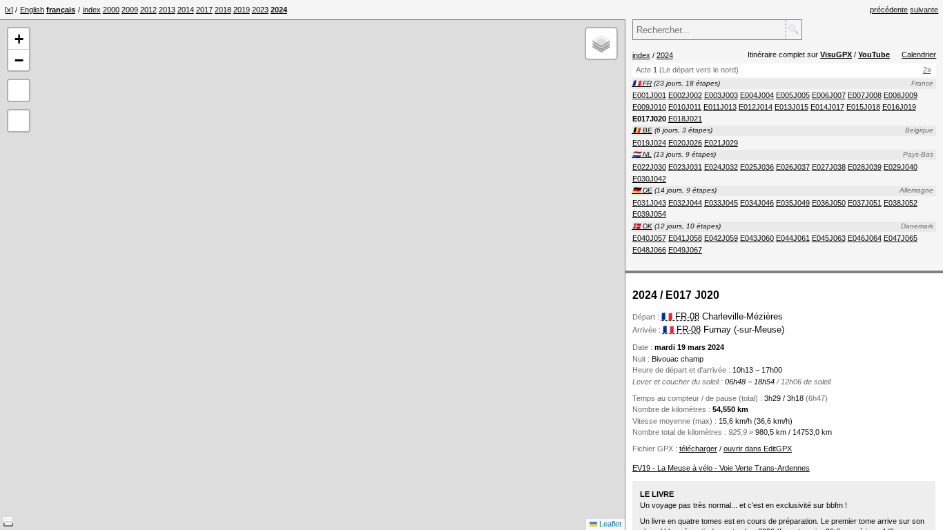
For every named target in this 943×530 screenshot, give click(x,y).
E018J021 (685, 119)
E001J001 (649, 95)
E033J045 (721, 203)
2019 (241, 10)
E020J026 (685, 143)
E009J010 (649, 107)
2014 (185, 10)
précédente (889, 10)
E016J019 (899, 107)
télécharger (698, 448)
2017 (204, 10)
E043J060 (757, 238)
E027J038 (829, 167)
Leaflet (609, 524)
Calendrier (919, 54)
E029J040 (900, 167)
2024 (665, 55)
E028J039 (865, 167)
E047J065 (900, 238)
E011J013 (720, 107)
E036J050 (829, 203)
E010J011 (684, 107)
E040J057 (649, 238)
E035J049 (793, 203)
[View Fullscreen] (18, 90)
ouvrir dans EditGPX (757, 448)
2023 (260, 10)
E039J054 (649, 214)
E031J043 (649, 203)
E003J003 (721, 95)
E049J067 (685, 250)
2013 (167, 10)
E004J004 (757, 95)
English (32, 10)
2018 (223, 10)
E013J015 (791, 107)
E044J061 (793, 238)
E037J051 (865, 203)
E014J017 (827, 107)
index (92, 10)
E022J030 (649, 167)
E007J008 (865, 95)
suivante (924, 10)
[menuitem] (92, 10)
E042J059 (721, 238)
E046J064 (865, 238)
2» (927, 70)
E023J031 (685, 167)
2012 (148, 10)
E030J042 (649, 179)
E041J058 (685, 238)
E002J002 (685, 95)
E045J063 (829, 238)
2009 (129, 10)
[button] (18, 39)
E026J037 (793, 167)
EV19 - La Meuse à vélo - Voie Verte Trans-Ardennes (721, 468)
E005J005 (793, 95)
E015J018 (863, 107)
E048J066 (649, 250)
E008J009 (900, 95)
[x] (9, 10)
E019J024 (649, 143)
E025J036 (757, 167)
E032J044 (685, 203)
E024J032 (721, 167)
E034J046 (757, 203)
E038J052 (900, 203)
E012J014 (755, 107)
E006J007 (829, 95)
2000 (111, 10)
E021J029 (721, 143)
